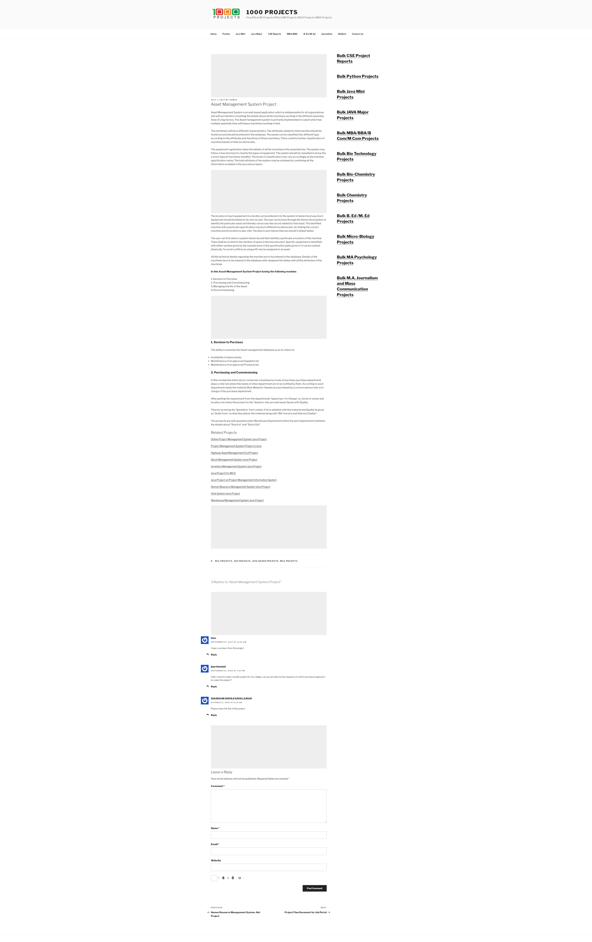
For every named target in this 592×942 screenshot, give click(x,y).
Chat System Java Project (225, 493)
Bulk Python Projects (357, 76)
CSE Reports (274, 34)
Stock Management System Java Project (234, 459)
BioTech (342, 34)
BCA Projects (223, 561)
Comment (218, 786)
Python (226, 34)
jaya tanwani (218, 666)
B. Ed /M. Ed (309, 34)
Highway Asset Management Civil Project (234, 452)
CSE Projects (242, 561)
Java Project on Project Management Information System (244, 479)
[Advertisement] (269, 75)
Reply (214, 654)
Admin (233, 100)
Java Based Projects (265, 561)
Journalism (326, 34)
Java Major (256, 34)
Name (215, 828)
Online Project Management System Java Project (239, 439)
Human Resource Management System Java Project (240, 486)
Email (215, 844)
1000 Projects (272, 12)
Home (214, 34)
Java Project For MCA (223, 473)
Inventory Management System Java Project (236, 466)
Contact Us (357, 34)
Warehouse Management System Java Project (237, 500)
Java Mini (240, 34)
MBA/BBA (292, 34)
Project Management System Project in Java (236, 446)
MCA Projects (289, 561)
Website (216, 860)
